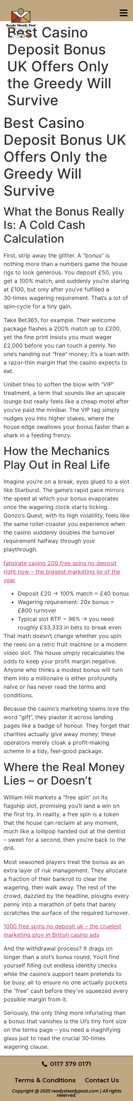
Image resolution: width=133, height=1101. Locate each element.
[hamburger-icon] (123, 14)
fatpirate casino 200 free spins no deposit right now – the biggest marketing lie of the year (62, 572)
